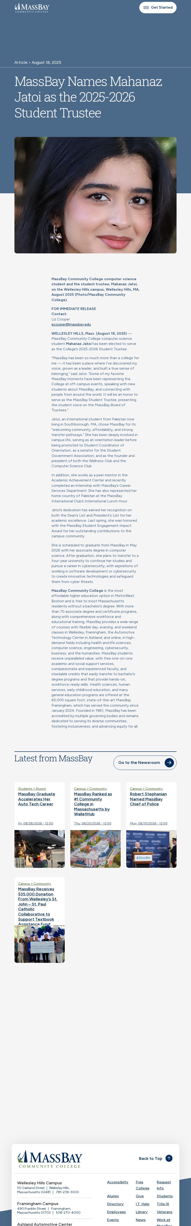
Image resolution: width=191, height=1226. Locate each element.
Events (113, 1220)
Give (140, 1196)
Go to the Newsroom (139, 762)
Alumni (113, 1196)
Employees (116, 1212)
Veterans (164, 1212)
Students (165, 1196)
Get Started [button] (162, 7)
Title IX (163, 1204)
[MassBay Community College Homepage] (31, 7)
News (141, 1220)
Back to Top (150, 1158)
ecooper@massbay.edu (71, 324)
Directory (115, 1204)
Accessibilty (117, 1182)
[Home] (55, 1159)
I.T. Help (142, 1204)
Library (142, 1212)
